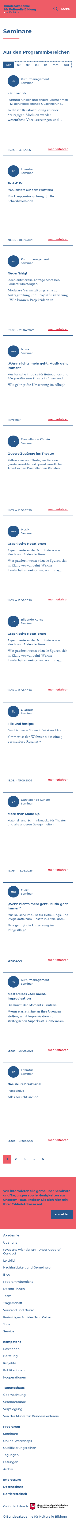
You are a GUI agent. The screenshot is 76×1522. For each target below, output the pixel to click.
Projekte (9, 1363)
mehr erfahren (58, 149)
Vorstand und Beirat (18, 1310)
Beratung (10, 1356)
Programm (11, 1427)
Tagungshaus (13, 1388)
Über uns (10, 1242)
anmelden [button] (62, 1214)
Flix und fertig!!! (21, 724)
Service (8, 1331)
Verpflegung (12, 1409)
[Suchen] (55, 9)
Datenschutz (13, 1487)
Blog (6, 1274)
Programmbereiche (18, 1282)
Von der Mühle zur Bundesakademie (31, 1416)
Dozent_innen (14, 1289)
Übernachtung (14, 1395)
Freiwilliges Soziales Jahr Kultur (27, 1317)
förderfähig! (17, 273)
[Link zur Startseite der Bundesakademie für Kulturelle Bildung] (20, 9)
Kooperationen (14, 1377)
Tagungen (11, 1455)
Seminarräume (14, 1402)
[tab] (8, 64)
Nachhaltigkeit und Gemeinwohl (28, 1267)
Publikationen (14, 1370)
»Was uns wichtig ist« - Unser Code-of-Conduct (32, 1251)
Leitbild (9, 1260)
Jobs (6, 1324)
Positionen (11, 1349)
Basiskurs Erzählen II (24, 1084)
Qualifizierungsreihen (19, 1448)
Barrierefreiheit (15, 1494)
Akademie (11, 1235)
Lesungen (10, 1462)
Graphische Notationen (27, 544)
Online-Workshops (17, 1441)
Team (7, 1296)
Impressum (12, 1480)
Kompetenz (12, 1342)
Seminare (10, 1434)
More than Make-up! (24, 814)
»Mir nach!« (17, 93)
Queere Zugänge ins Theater (31, 453)
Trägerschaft (12, 1303)
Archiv (8, 1469)
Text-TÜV (15, 183)
